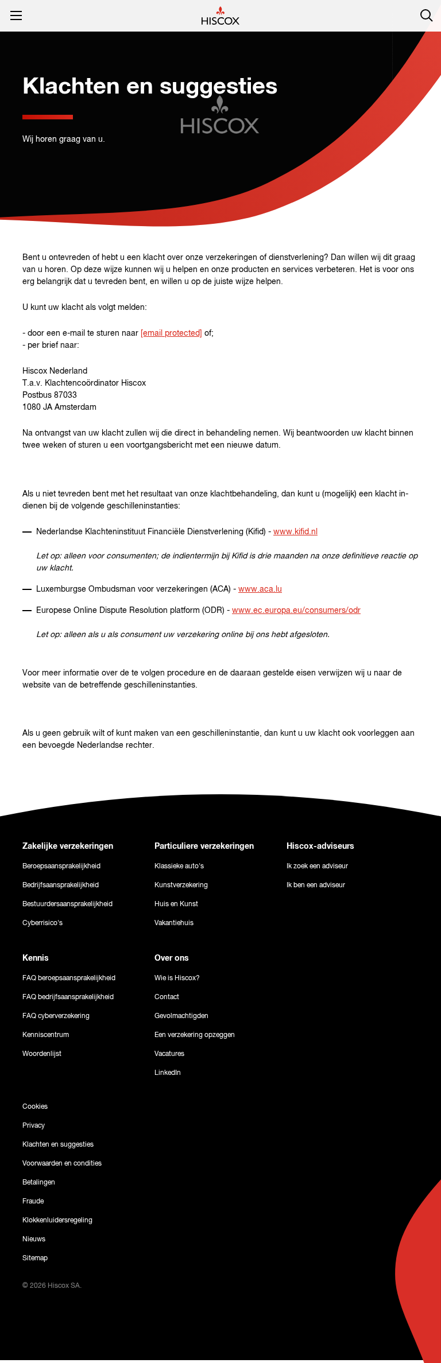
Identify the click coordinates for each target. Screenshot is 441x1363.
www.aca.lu (260, 589)
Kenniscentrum (45, 1035)
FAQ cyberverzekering (56, 1016)
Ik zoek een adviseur (317, 866)
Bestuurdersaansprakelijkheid (67, 904)
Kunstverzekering (181, 885)
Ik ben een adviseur (316, 885)
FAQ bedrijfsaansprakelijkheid (68, 997)
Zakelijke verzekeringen (67, 846)
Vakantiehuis (174, 923)
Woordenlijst (41, 1054)
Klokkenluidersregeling (57, 1220)
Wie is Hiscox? (177, 978)
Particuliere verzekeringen (204, 846)
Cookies (35, 1107)
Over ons (171, 958)
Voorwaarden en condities (62, 1163)
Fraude (33, 1201)
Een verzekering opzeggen (194, 1035)
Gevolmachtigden (181, 1016)
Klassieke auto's (179, 866)
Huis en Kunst (176, 904)
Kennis (35, 958)
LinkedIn (167, 1073)
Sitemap (35, 1258)
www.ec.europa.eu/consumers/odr (296, 611)
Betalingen (38, 1182)
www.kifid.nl (295, 532)
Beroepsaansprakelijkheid (61, 866)
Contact (166, 997)
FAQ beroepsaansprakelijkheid (68, 978)
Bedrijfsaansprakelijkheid (60, 885)
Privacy (33, 1126)
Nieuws (33, 1239)
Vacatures (169, 1054)
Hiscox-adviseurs (320, 846)
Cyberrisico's (42, 923)
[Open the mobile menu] (16, 15)
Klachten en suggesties (58, 1144)
